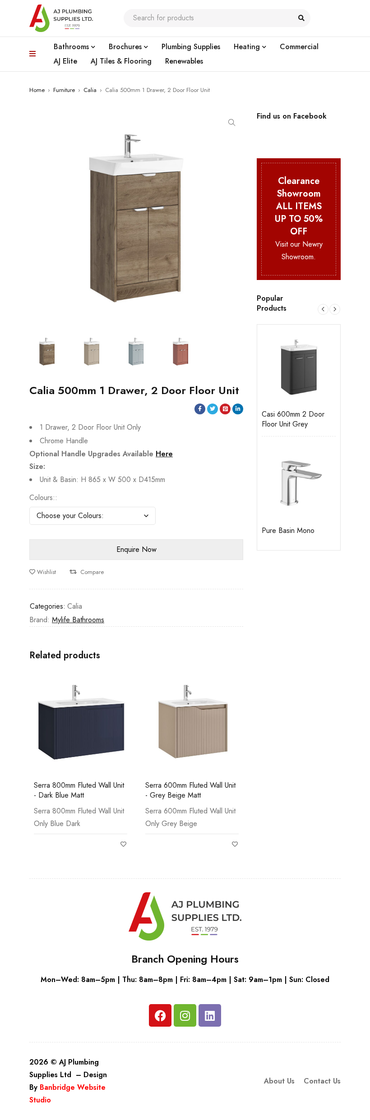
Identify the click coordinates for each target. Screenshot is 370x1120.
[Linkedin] (210, 1015)
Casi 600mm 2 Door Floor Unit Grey (293, 419)
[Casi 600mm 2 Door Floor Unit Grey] (299, 366)
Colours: (42, 498)
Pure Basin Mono (288, 531)
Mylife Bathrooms (78, 620)
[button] (232, 122)
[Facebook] (160, 1015)
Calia (90, 90)
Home (37, 90)
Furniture (64, 90)
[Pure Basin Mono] (299, 482)
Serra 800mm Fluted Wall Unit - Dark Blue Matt (79, 790)
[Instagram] (185, 1015)
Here (164, 454)
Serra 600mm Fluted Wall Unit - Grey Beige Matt (190, 790)
